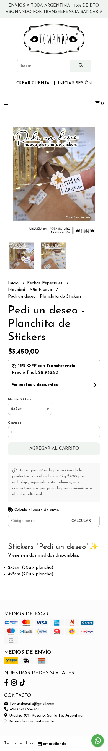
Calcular (81, 521)
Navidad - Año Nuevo (30, 290)
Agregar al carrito (54, 448)
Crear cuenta (33, 83)
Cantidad (15, 422)
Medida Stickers (19, 399)
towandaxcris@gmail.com (31, 704)
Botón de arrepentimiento (30, 721)
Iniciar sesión (75, 83)
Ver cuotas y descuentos (35, 385)
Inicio (14, 283)
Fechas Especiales (45, 283)
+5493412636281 (24, 709)
